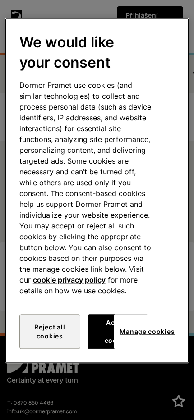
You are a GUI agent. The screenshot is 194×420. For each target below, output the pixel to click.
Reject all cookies (49, 332)
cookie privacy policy (69, 280)
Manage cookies (147, 331)
